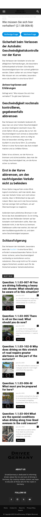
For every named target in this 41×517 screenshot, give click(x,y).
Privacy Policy (31, 508)
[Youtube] (29, 499)
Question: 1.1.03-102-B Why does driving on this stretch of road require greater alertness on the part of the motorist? (20, 353)
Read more (20, 307)
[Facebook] (11, 499)
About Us (22, 508)
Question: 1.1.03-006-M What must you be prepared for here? (19, 386)
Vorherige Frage (11, 34)
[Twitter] (23, 499)
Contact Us (13, 508)
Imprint (20, 510)
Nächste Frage (30, 34)
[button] (4, 11)
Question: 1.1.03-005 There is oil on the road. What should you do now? (19, 319)
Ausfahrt (13, 249)
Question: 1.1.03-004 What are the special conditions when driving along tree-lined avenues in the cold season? (20, 418)
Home (4, 17)
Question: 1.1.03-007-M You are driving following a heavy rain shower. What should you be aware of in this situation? (20, 287)
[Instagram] (17, 499)
